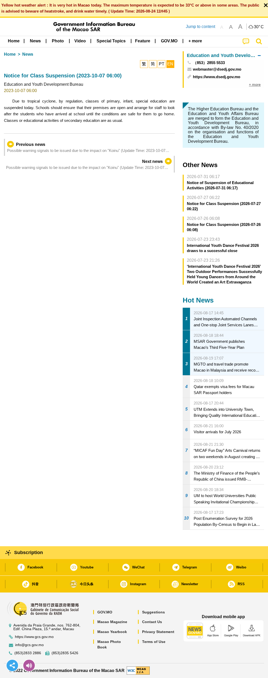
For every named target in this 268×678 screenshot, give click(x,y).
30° (259, 27)
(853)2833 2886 (27, 653)
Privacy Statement (158, 632)
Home (10, 54)
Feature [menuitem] (142, 41)
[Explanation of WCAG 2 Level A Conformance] (138, 670)
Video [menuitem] (80, 41)
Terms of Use (153, 642)
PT (161, 64)
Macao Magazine (112, 622)
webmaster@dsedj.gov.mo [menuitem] (217, 69)
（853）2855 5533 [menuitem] (209, 63)
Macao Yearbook (112, 632)
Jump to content (200, 26)
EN (170, 64)
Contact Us (152, 622)
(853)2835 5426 (65, 653)
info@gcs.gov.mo (29, 645)
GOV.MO (104, 612)
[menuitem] (35, 41)
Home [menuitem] (14, 41)
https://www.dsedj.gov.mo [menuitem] (216, 77)
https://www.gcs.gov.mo (34, 637)
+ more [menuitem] (255, 84)
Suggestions (153, 612)
